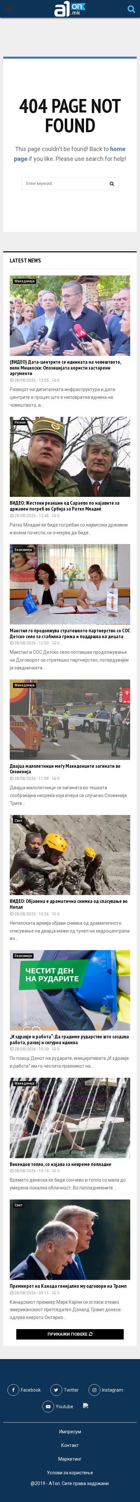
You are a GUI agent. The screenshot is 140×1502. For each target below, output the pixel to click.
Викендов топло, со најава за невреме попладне (60, 1164)
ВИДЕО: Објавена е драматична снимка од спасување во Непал (69, 904)
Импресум (70, 1431)
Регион (20, 422)
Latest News (25, 260)
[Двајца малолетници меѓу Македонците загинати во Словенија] (70, 720)
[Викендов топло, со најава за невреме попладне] (70, 1118)
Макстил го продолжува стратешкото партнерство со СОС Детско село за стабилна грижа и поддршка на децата (70, 633)
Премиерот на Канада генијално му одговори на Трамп (68, 1286)
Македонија (25, 281)
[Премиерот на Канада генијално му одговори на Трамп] (70, 1240)
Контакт (70, 1445)
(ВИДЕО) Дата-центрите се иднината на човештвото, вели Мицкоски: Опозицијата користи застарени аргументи (65, 367)
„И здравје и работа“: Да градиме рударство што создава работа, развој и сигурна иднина (69, 1039)
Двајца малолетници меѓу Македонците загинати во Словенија (65, 769)
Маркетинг (70, 1459)
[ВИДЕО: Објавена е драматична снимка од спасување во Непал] (70, 855)
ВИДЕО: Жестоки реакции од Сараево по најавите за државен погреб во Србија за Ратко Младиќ (64, 505)
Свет (18, 820)
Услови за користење (70, 1472)
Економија (23, 550)
